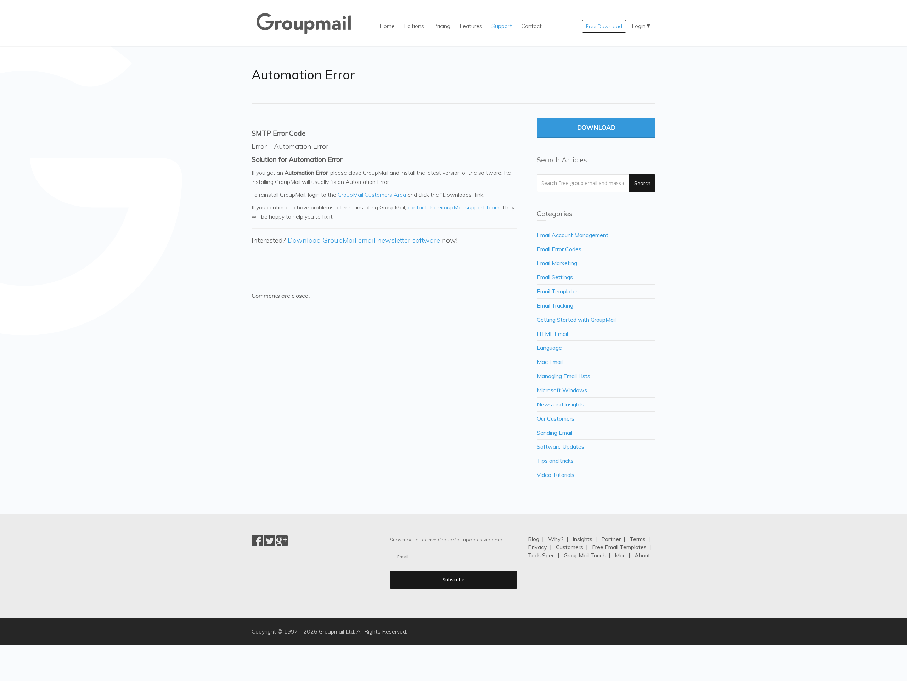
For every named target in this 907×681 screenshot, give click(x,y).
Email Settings (555, 277)
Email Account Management (572, 234)
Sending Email (554, 432)
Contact (531, 25)
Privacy (537, 547)
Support (501, 25)
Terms (638, 538)
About (642, 555)
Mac (620, 555)
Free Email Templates (619, 547)
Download (596, 127)
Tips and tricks (555, 460)
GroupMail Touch (585, 555)
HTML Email (552, 333)
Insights (582, 538)
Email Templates (558, 291)
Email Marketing (557, 262)
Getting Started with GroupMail (576, 319)
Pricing (441, 25)
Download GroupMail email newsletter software (364, 240)
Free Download (604, 26)
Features (471, 25)
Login (639, 25)
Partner (611, 538)
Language (549, 347)
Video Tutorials (555, 474)
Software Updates (560, 446)
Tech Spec (541, 555)
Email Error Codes (559, 249)
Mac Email (550, 361)
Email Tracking (555, 305)
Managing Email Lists (563, 375)
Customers (569, 547)
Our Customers (555, 418)
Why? (556, 538)
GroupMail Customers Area (372, 194)
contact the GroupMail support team (453, 207)
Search (642, 183)
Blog (533, 538)
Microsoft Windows (562, 390)
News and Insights (560, 404)
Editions (414, 25)
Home (387, 25)
